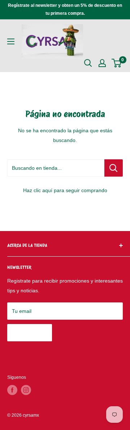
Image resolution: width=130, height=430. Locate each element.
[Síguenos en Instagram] (26, 390)
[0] (116, 63)
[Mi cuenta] (102, 63)
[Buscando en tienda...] (113, 168)
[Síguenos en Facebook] (12, 390)
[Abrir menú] (10, 41)
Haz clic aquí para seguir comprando (65, 190)
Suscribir (29, 332)
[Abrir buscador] (88, 63)
